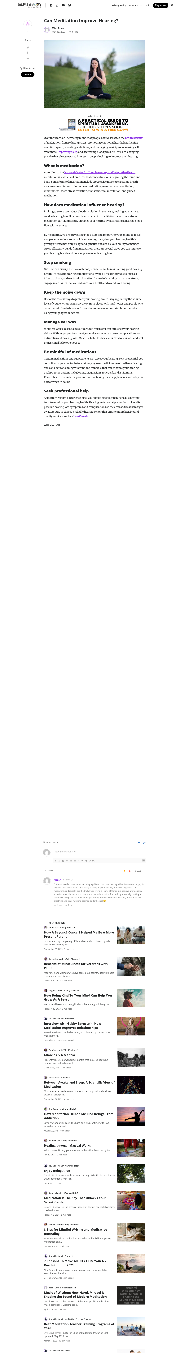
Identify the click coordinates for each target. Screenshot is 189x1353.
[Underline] (63, 860)
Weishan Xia (54, 1077)
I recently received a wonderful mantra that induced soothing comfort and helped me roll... (76, 1061)
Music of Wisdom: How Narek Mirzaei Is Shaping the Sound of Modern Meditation (75, 1294)
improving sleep (67, 152)
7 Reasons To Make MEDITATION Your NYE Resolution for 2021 (76, 1263)
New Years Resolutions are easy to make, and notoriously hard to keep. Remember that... (78, 1271)
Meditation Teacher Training (78, 1319)
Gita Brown (54, 1109)
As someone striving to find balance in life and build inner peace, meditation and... (77, 1240)
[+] (93, 860)
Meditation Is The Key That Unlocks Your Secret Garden (75, 1200)
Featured (69, 1256)
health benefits (134, 138)
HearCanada (80, 416)
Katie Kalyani (55, 1193)
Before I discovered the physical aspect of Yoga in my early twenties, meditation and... (79, 1208)
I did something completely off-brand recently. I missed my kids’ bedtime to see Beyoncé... (77, 943)
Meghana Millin (56, 990)
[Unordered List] (75, 860)
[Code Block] (82, 860)
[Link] (86, 860)
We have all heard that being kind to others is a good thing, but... (77, 1004)
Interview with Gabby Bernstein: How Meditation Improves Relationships (72, 1025)
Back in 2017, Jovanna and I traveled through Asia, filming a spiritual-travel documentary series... (79, 1177)
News (67, 1350)
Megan (57, 879)
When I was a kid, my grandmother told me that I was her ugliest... (78, 1150)
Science (66, 1077)
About (27, 74)
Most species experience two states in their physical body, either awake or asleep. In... (77, 1093)
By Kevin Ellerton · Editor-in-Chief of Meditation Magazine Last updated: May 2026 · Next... (76, 1334)
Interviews (69, 1018)
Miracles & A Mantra (59, 1055)
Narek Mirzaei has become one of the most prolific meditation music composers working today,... (76, 1303)
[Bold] (55, 860)
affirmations (135, 890)
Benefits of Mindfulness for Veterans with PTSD (76, 966)
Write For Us (135, 5)
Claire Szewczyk (56, 959)
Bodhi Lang (54, 1287)
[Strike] (67, 860)
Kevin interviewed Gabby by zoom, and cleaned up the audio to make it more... (77, 1034)
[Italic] (59, 860)
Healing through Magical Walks (67, 1145)
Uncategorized (69, 1287)
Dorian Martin (55, 1224)
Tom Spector (55, 1050)
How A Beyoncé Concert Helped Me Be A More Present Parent (79, 934)
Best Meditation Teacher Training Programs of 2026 (79, 1326)
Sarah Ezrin (54, 927)
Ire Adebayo (54, 1140)
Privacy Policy (119, 5)
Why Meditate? (52, 424)
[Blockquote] (79, 860)
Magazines (160, 5)
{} (90, 860)
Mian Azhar (58, 28)
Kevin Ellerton (55, 1018)
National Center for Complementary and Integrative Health (99, 172)
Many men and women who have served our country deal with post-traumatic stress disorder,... (79, 974)
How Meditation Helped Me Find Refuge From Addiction (78, 1116)
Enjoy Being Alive (57, 1170)
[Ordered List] (71, 860)
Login (147, 5)
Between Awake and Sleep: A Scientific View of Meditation (79, 1084)
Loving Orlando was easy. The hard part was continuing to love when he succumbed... (76, 1124)
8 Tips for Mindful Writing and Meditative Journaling (75, 1231)
